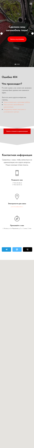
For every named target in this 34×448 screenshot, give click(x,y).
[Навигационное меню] (31, 4)
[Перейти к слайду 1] (15, 445)
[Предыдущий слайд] (1, 224)
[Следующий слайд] (32, 224)
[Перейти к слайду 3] (18, 445)
